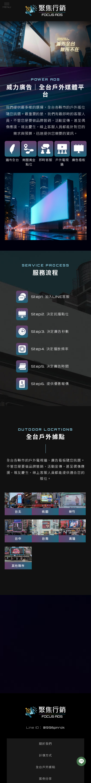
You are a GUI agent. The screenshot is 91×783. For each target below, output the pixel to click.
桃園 (45, 511)
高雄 (72, 538)
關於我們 (45, 743)
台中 (18, 538)
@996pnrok (54, 727)
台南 (45, 538)
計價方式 (45, 755)
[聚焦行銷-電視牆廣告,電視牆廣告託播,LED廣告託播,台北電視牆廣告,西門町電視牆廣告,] (45, 11)
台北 (18, 511)
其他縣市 (18, 565)
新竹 (72, 511)
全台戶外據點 (45, 767)
